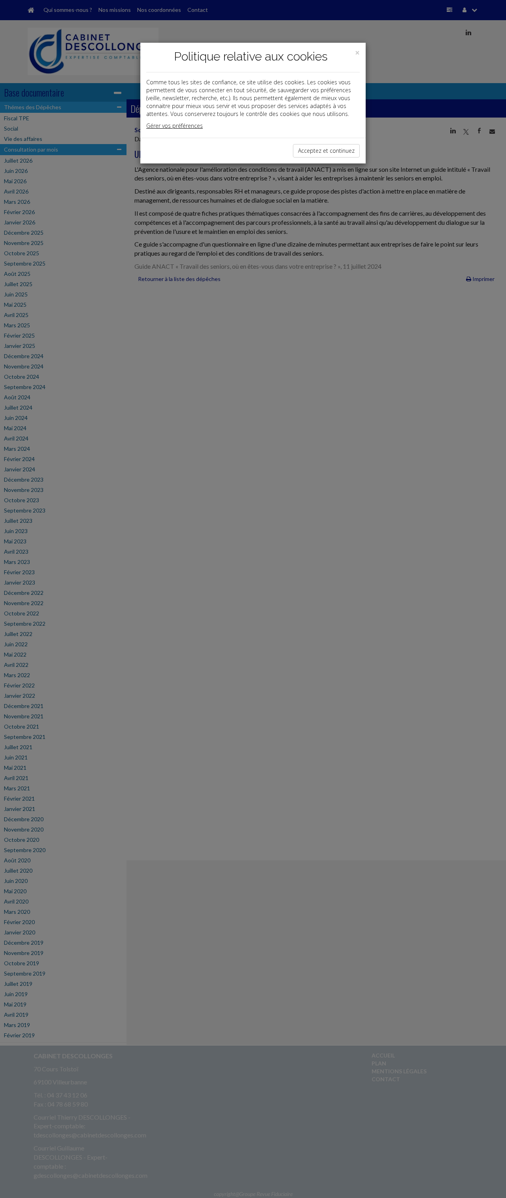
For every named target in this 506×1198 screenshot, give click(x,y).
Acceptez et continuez (326, 150)
